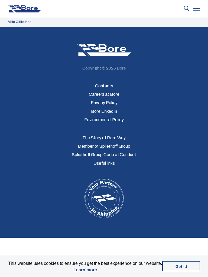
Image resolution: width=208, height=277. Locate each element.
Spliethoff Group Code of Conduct (104, 154)
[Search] (187, 9)
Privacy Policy (104, 102)
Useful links (104, 163)
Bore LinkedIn (104, 111)
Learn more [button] (85, 270)
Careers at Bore (104, 94)
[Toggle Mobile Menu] (196, 9)
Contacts (104, 86)
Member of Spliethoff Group (104, 146)
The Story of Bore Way (104, 138)
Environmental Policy (104, 119)
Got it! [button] (181, 266)
